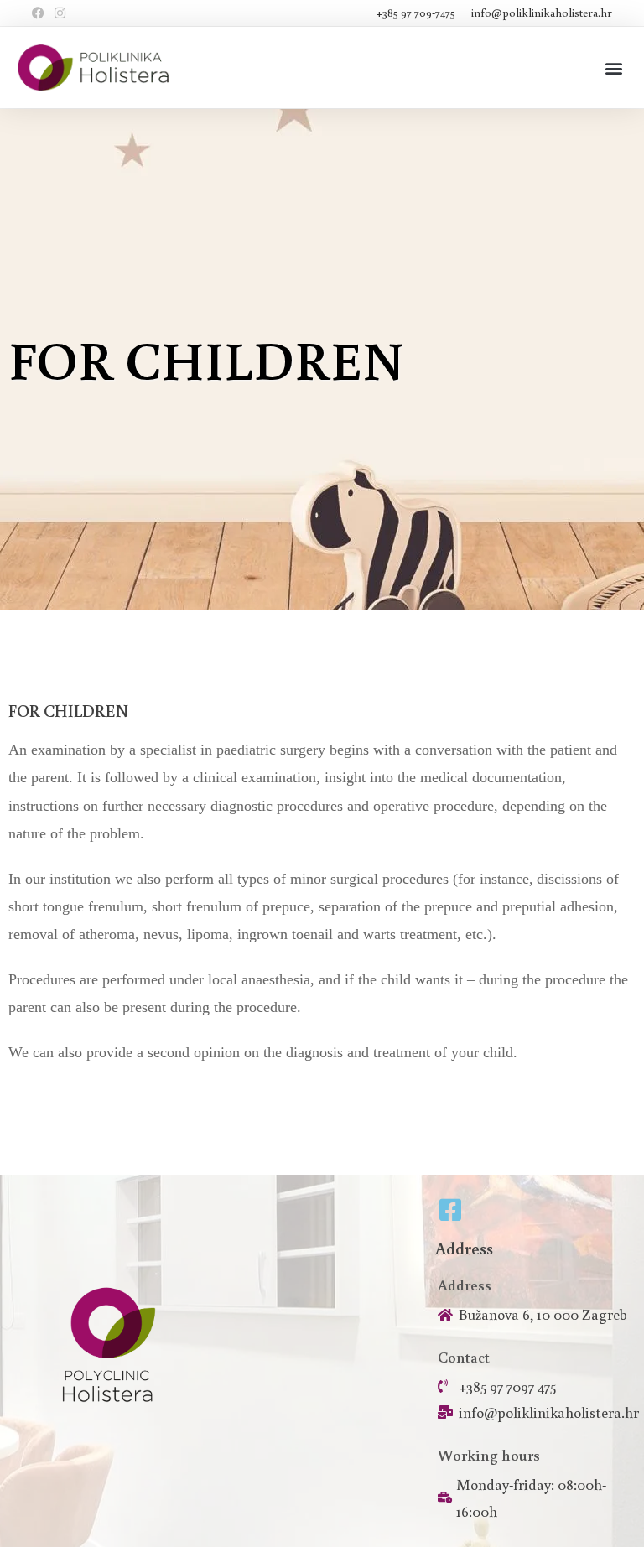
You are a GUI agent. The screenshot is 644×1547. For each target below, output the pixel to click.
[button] (613, 67)
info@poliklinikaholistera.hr (541, 12)
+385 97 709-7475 (417, 12)
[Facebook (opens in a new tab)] (40, 13)
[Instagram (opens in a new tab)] (59, 13)
